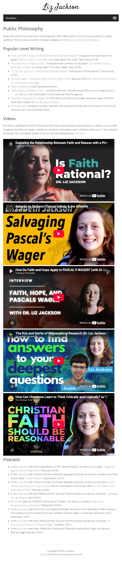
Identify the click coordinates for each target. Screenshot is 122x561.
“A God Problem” (34, 478)
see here (80, 133)
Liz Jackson (61, 7)
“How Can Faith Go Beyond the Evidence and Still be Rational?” (44, 55)
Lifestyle (44, 554)
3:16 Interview (18, 105)
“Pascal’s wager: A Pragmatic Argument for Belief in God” (41, 78)
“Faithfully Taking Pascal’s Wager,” (28, 98)
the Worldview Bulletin (47, 102)
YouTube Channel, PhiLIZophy (83, 39)
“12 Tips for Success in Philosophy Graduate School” (39, 71)
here (26, 94)
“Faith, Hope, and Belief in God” (27, 90)
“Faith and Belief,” (20, 86)
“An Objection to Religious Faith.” (28, 63)
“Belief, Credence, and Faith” (33, 59)
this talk (17, 501)
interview (22, 466)
